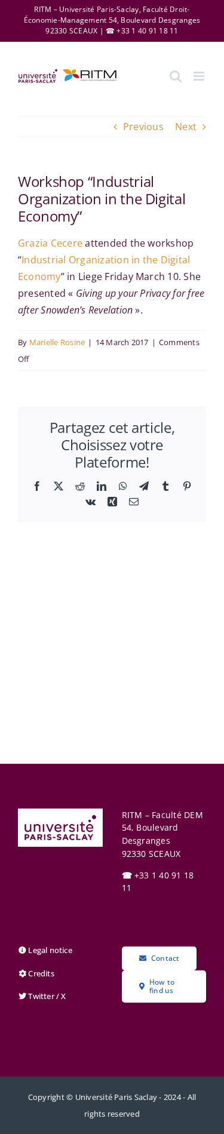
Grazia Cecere (50, 243)
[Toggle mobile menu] (200, 76)
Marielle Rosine (57, 342)
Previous (143, 126)
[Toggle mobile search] (176, 76)
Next (186, 126)
